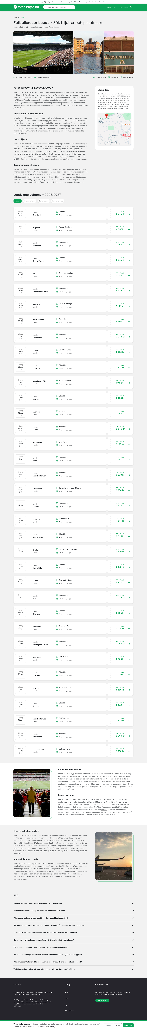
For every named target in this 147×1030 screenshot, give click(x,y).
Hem (109, 7)
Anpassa (108, 1025)
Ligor (120, 7)
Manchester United (104, 802)
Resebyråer (128, 7)
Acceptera (128, 1025)
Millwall (104, 810)
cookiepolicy (50, 1027)
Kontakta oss (102, 1000)
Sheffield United (121, 807)
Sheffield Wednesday (102, 807)
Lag (114, 7)
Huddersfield (88, 807)
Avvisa (118, 1025)
